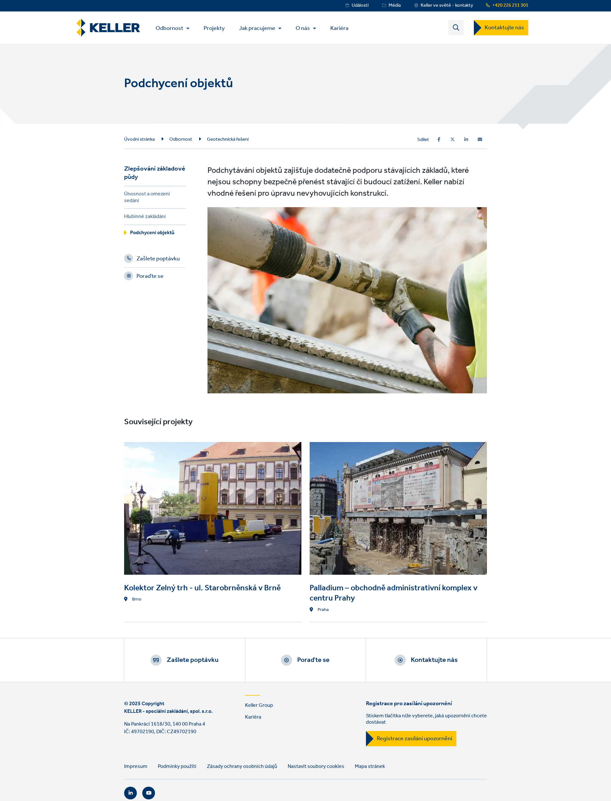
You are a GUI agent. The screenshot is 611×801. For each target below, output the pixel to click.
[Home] (108, 28)
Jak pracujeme (257, 28)
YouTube (148, 793)
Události (360, 5)
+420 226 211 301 (510, 5)
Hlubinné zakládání (145, 217)
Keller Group (259, 705)
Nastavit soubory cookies (316, 766)
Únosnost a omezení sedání (147, 198)
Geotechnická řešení (228, 139)
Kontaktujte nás (504, 27)
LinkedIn (130, 793)
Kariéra (339, 28)
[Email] (480, 139)
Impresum (135, 766)
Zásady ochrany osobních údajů (242, 766)
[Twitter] (452, 139)
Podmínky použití (177, 766)
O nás (303, 28)
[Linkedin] (466, 139)
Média (395, 5)
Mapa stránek (370, 766)
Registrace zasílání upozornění (414, 738)
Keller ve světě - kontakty (447, 5)
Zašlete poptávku (158, 259)
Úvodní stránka (139, 139)
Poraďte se (150, 277)
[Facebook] (439, 139)
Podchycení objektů (152, 234)
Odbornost (169, 28)
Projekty (214, 28)
